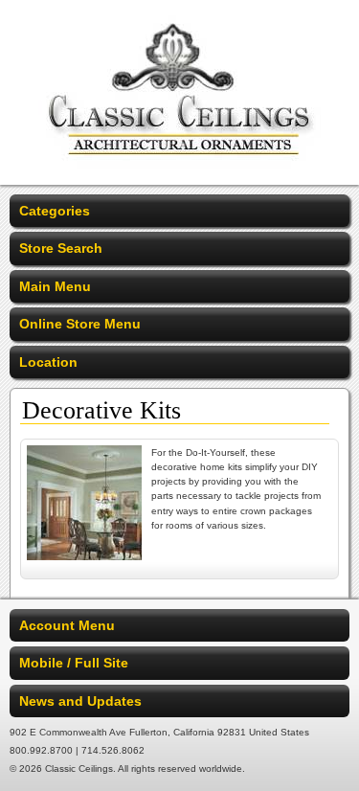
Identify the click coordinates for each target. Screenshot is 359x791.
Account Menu (67, 625)
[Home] (179, 172)
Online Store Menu (80, 323)
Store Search (60, 248)
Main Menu (55, 286)
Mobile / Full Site (73, 662)
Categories (54, 210)
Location (48, 362)
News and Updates (80, 701)
